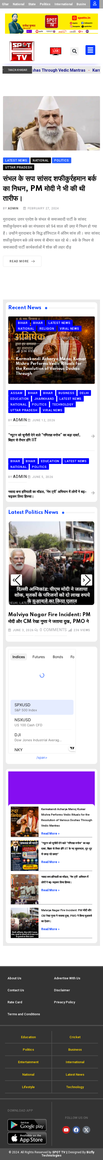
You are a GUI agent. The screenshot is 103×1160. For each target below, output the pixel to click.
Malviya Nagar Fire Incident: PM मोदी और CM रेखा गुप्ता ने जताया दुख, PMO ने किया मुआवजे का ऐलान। (66, 916)
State (32, 4)
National (18, 4)
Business (83, 4)
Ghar (5, 4)
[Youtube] (66, 1130)
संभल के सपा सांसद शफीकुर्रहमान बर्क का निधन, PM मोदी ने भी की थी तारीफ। (49, 188)
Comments (66, 338)
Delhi (13, 602)
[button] (74, 51)
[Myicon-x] (86, 1130)
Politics (45, 4)
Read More (19, 261)
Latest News (31, 602)
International (63, 4)
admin (13, 208)
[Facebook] (76, 1130)
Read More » (50, 833)
